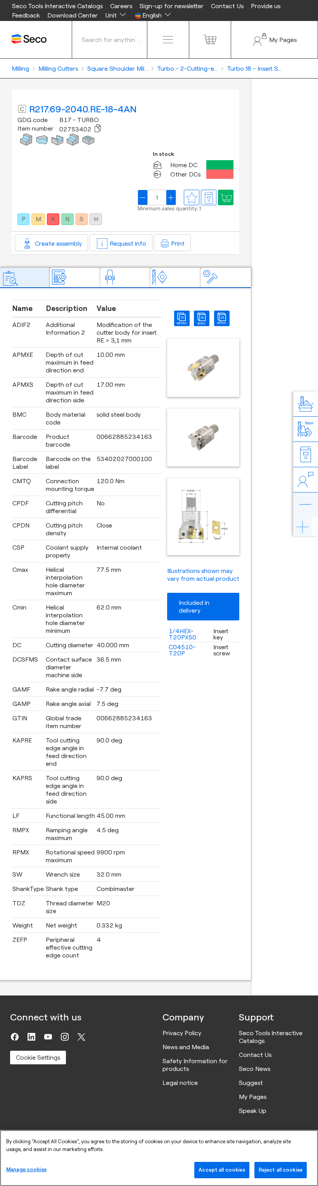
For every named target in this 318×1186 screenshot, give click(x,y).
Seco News (254, 1068)
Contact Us (227, 6)
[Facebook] (14, 1037)
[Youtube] (48, 1037)
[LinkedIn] (31, 1037)
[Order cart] (210, 39)
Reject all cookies (280, 1170)
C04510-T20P (182, 650)
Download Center (72, 15)
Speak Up (252, 1110)
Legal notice (180, 1082)
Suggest (251, 1082)
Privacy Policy (181, 1033)
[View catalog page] (208, 197)
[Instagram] (64, 1037)
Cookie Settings (38, 1057)
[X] (81, 1037)
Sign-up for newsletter (172, 6)
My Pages (252, 1096)
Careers (121, 6)
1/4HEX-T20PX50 (182, 634)
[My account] (274, 39)
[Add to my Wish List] (225, 197)
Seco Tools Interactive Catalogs (57, 6)
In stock (163, 154)
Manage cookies (26, 1169)
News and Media (185, 1047)
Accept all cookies (222, 1170)
